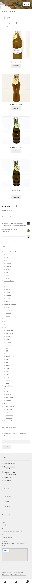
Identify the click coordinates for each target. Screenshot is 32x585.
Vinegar (8, 380)
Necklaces (8, 275)
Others (6, 403)
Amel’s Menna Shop (10, 463)
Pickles (8, 368)
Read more (16, 65)
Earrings (8, 269)
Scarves (8, 316)
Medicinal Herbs (10, 356)
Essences (8, 394)
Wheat (7, 383)
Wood (7, 301)
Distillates (8, 342)
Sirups (7, 374)
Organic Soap (9, 397)
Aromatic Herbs (10, 330)
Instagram (8, 497)
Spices (7, 377)
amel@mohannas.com (8, 525)
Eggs (7, 348)
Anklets (8, 254)
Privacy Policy (6, 575)
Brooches (8, 266)
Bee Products (9, 333)
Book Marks (9, 409)
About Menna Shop (9, 467)
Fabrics (8, 289)
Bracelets (8, 263)
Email (3, 439)
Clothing (6, 322)
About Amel (12, 469)
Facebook (7, 506)
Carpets (8, 284)
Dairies (8, 339)
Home (5, 11)
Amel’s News (12, 474)
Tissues (8, 298)
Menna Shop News (9, 472)
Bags (7, 257)
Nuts (7, 359)
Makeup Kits (9, 310)
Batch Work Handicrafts (10, 304)
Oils (7, 362)
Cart (24, 580)
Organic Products (8, 386)
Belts (7, 260)
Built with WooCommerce (18, 575)
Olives (7, 365)
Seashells (8, 295)
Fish (7, 351)
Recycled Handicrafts (9, 406)
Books (5, 319)
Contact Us (7, 481)
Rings (7, 278)
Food (9, 11)
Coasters (8, 412)
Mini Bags (8, 313)
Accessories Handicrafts (10, 252)
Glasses (8, 292)
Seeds (7, 371)
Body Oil (8, 389)
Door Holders (9, 415)
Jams (7, 354)
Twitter (7, 501)
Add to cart (16, 197)
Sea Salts (8, 400)
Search (16, 582)
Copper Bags (9, 287)
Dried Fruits (9, 345)
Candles (8, 391)
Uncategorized (8, 421)
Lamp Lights (9, 418)
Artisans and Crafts (9, 281)
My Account (7, 477)
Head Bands (9, 272)
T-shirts (8, 324)
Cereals (8, 336)
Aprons (8, 307)
